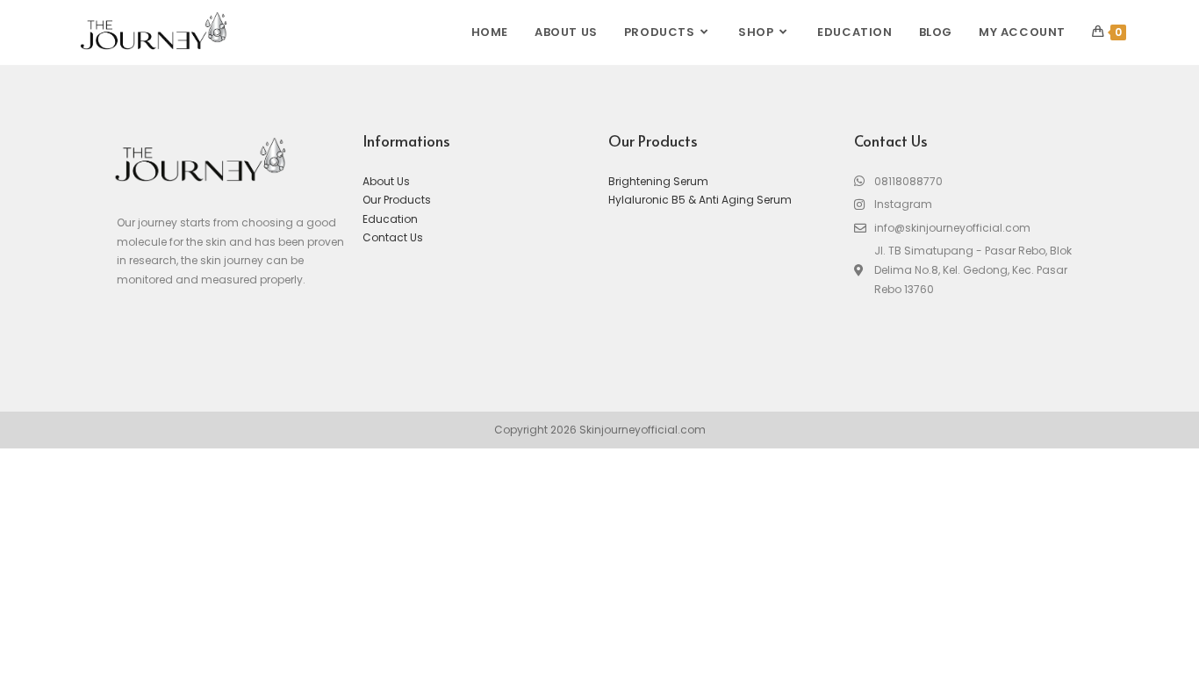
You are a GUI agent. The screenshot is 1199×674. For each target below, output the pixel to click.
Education (390, 219)
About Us (386, 181)
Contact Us (393, 237)
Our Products (397, 199)
